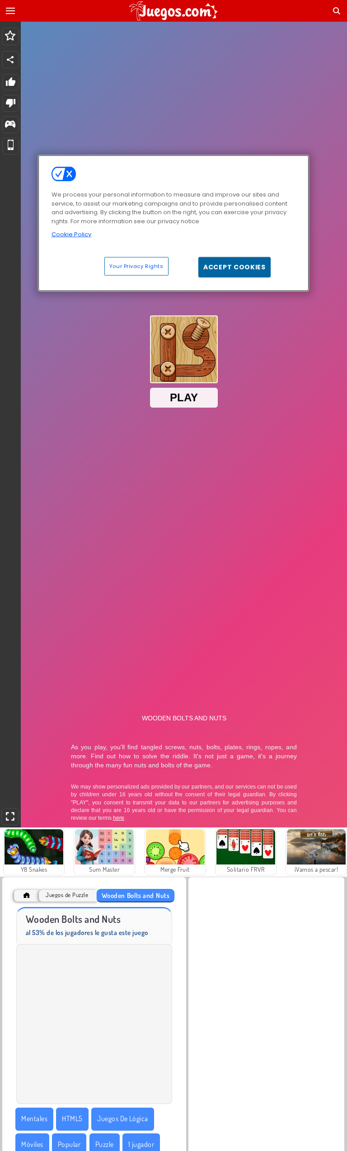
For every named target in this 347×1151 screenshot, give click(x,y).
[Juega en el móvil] (10, 146)
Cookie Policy (71, 234)
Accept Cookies (234, 266)
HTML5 (72, 1118)
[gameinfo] (10, 125)
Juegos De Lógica (122, 1118)
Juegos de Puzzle (67, 895)
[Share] (10, 59)
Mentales (34, 1118)
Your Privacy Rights (136, 265)
